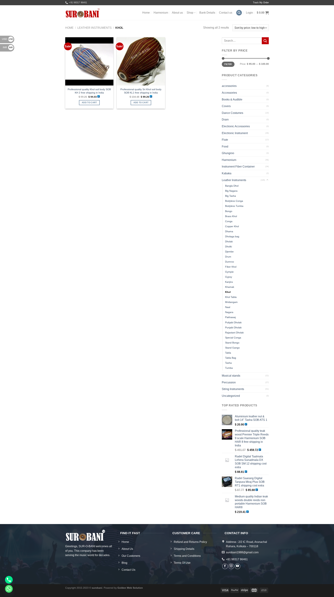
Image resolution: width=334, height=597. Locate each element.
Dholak (229, 241)
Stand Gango (232, 347)
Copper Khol (232, 226)
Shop (190, 12)
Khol (228, 292)
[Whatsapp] (9, 589)
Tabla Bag (230, 357)
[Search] (239, 13)
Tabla (228, 352)
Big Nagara (231, 190)
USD (7, 39)
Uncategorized (231, 395)
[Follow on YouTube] (237, 566)
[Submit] (265, 40)
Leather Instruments (94, 27)
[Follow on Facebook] (225, 566)
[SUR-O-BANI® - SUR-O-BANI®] (82, 12)
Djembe (229, 251)
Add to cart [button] (89, 103)
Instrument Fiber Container (238, 166)
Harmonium (161, 12)
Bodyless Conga (234, 201)
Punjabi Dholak (233, 327)
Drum (228, 256)
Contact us (225, 12)
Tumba (229, 367)
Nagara (229, 312)
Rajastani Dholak (234, 332)
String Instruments (233, 389)
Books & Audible (232, 99)
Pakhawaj (230, 317)
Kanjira (229, 281)
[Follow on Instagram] (231, 566)
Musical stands (231, 375)
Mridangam (231, 302)
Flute (225, 139)
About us (177, 12)
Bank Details (207, 12)
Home (146, 12)
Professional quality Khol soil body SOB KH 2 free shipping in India (89, 91)
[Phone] (9, 580)
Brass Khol (231, 216)
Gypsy (228, 276)
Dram (225, 119)
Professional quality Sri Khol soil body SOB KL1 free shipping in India (140, 91)
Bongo (228, 211)
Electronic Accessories (236, 126)
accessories (229, 85)
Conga (228, 221)
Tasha (228, 362)
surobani (97, 587)
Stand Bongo (232, 342)
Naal (227, 307)
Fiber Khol (230, 266)
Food (225, 146)
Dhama (229, 231)
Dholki (228, 246)
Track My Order (261, 2)
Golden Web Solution (130, 587)
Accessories (229, 92)
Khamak (229, 287)
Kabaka (226, 173)
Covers (226, 106)
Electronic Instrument (235, 133)
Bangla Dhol (231, 185)
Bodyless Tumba (234, 206)
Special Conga (233, 337)
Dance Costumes (232, 112)
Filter (228, 64)
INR (8, 47)
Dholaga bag (232, 236)
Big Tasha (230, 195)
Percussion (229, 382)
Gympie (229, 271)
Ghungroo (228, 153)
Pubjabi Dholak (233, 322)
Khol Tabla (231, 297)
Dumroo (229, 261)
